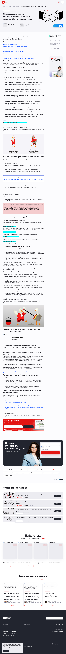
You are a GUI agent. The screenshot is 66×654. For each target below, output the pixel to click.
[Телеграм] (60, 26)
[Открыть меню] (62, 2)
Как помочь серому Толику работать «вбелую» (13, 51)
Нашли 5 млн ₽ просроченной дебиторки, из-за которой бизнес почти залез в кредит (23, 405)
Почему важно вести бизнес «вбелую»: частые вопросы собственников (19, 53)
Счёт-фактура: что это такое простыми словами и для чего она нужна (33, 510)
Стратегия (55, 472)
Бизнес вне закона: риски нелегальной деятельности (15, 49)
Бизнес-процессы (15, 469)
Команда (14, 472)
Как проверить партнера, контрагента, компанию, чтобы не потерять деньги (23, 371)
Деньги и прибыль (47, 469)
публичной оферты (47, 456)
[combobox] (42, 447)
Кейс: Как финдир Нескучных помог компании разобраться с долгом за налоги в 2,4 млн (23, 399)
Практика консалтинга (36, 472)
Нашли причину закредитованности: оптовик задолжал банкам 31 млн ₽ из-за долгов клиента (23, 408)
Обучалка (20, 472)
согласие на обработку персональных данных (14, 429)
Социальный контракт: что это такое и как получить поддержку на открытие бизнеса (34, 518)
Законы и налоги (57, 469)
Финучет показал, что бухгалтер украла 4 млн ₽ (15, 402)
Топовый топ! (7, 469)
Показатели (26, 472)
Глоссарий (39, 469)
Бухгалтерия (24, 469)
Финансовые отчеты (8, 475)
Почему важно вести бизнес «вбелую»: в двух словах (15, 56)
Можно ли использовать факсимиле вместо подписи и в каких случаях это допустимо (33, 494)
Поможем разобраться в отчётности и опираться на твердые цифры (18, 58)
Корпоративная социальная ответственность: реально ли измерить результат (23, 119)
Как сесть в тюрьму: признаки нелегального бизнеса (15, 46)
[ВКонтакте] (61, 26)
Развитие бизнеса (47, 472)
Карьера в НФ (7, 472)
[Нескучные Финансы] (6, 2)
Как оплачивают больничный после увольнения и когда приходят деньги (33, 502)
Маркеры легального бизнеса (10, 44)
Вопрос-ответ (32, 469)
